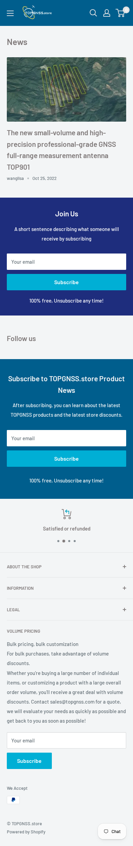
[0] (120, 13)
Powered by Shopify (26, 831)
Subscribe (66, 282)
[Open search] (93, 13)
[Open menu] (10, 13)
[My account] (106, 13)
